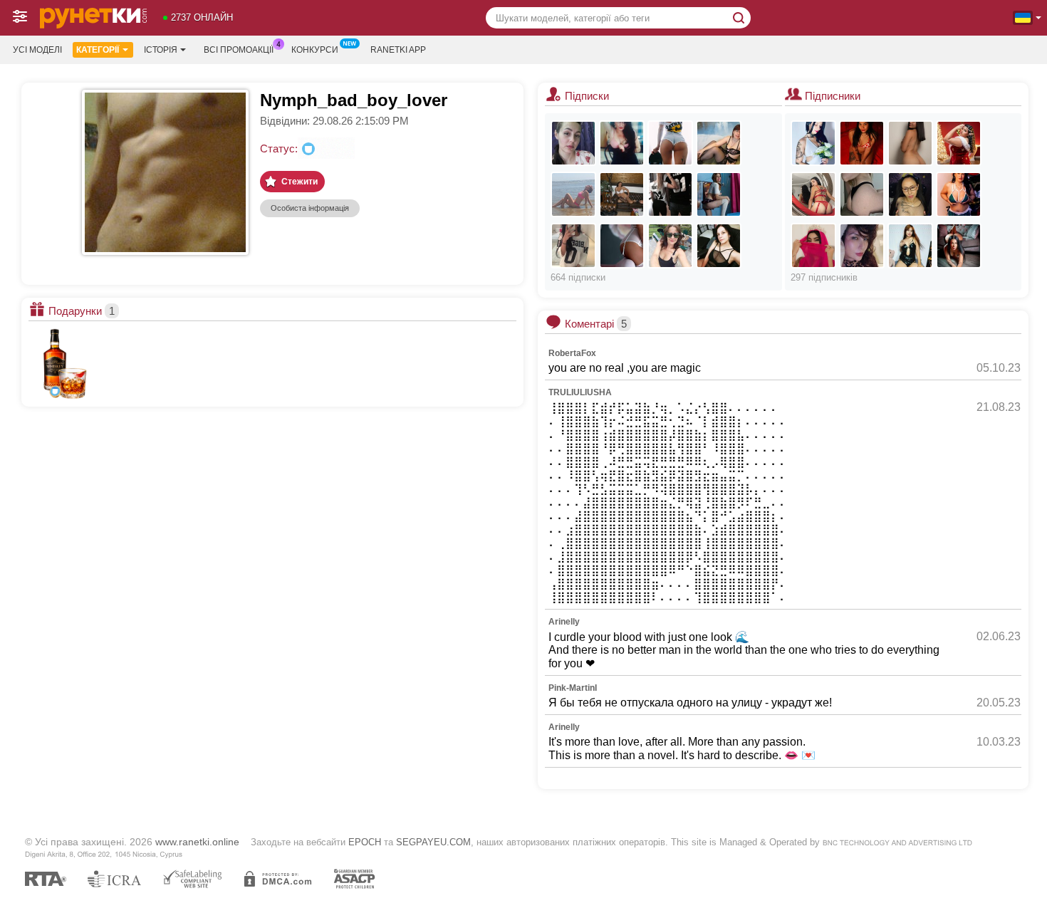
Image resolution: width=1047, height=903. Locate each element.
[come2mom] (670, 143)
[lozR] (958, 245)
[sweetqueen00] (670, 194)
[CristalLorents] (813, 194)
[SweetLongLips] (718, 245)
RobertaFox (572, 353)
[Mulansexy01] (958, 194)
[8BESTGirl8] (573, 194)
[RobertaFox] (622, 143)
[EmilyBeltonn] (862, 143)
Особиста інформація (310, 208)
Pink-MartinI (572, 688)
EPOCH (364, 842)
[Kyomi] (910, 143)
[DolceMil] (862, 194)
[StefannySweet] (813, 143)
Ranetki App (398, 50)
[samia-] (813, 245)
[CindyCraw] (670, 245)
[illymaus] (622, 194)
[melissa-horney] (958, 143)
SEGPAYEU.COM (433, 842)
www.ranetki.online (197, 841)
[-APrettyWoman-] (910, 245)
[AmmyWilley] (573, 143)
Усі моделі (37, 50)
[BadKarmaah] (573, 245)
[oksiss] (718, 143)
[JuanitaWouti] (718, 194)
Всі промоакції (239, 50)
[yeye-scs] (910, 194)
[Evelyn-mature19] (862, 245)
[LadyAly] (622, 245)
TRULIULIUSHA (580, 392)
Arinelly (564, 622)
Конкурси (314, 50)
